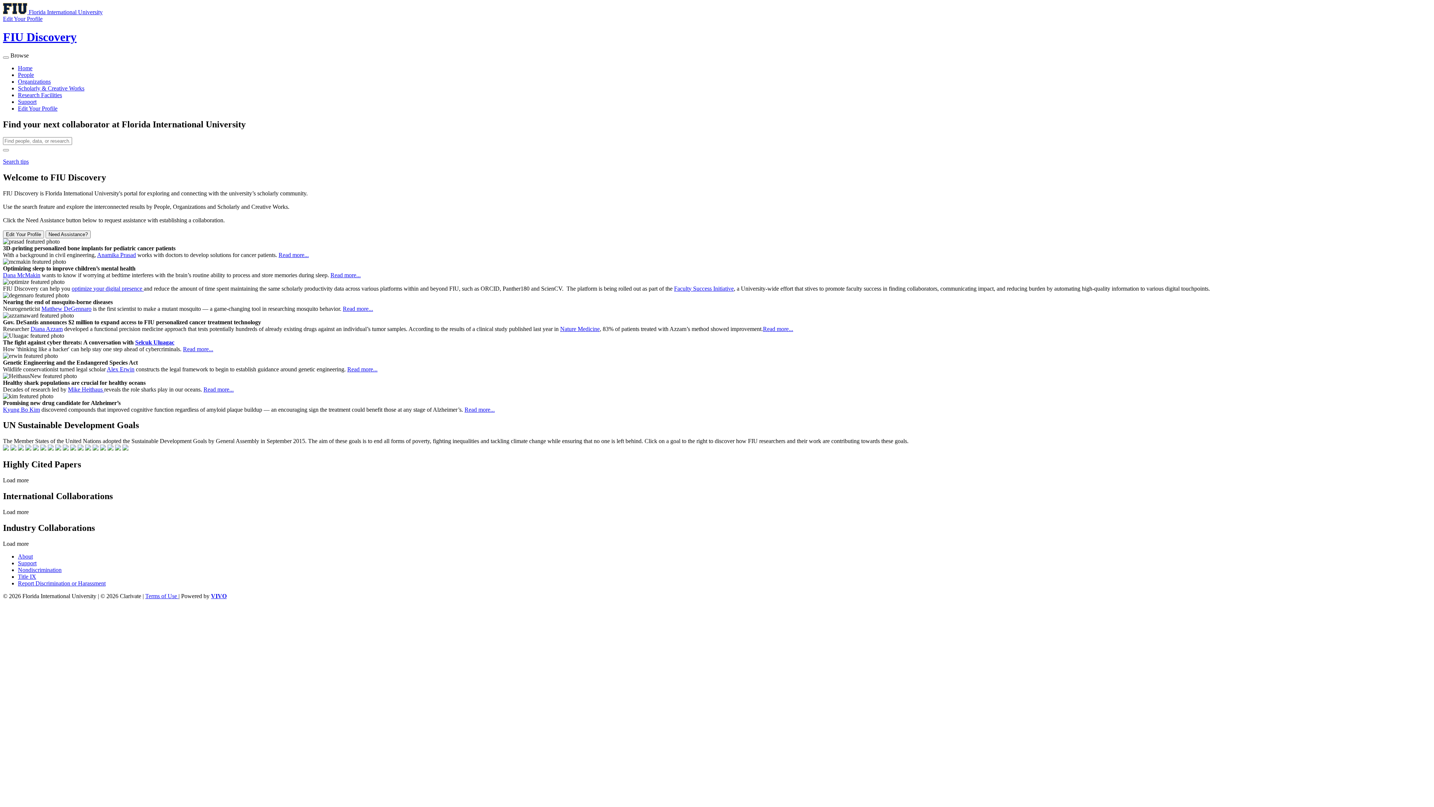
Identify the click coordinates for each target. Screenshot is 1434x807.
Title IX (27, 576)
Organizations (34, 81)
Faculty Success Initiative (704, 288)
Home (25, 68)
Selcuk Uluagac (154, 342)
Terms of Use (162, 596)
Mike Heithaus (86, 389)
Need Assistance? (68, 234)
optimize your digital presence (108, 288)
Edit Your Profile (38, 108)
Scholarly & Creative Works (51, 88)
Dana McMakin (21, 275)
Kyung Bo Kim (21, 409)
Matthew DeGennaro (66, 309)
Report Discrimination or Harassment (62, 583)
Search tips (16, 161)
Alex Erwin (120, 369)
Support (27, 102)
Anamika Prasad (116, 255)
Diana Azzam (47, 329)
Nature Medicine (580, 329)
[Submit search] (6, 150)
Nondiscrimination (40, 570)
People (26, 75)
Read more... (294, 255)
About (25, 556)
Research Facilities (40, 95)
